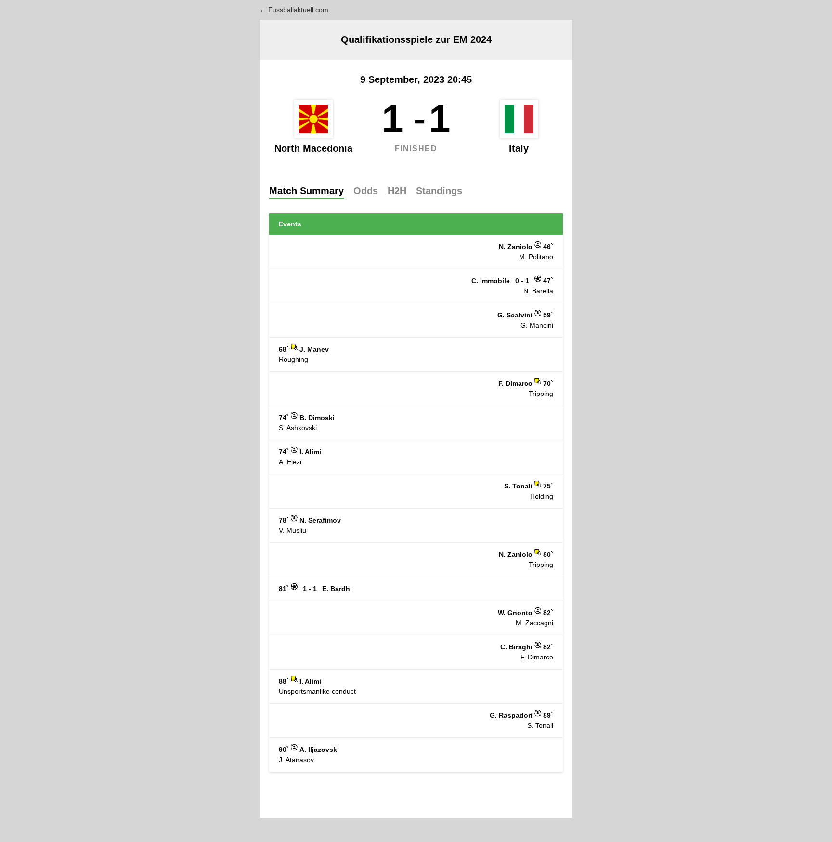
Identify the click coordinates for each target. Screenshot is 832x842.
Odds (365, 190)
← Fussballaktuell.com (294, 9)
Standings (439, 190)
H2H (397, 190)
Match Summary (306, 190)
